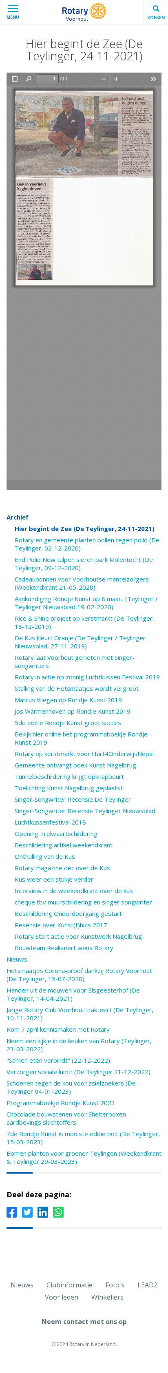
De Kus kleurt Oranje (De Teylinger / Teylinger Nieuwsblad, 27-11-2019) (80, 642)
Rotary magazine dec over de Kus (62, 868)
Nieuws (17, 959)
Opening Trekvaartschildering (56, 833)
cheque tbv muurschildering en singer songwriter (83, 902)
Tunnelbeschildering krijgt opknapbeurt (69, 776)
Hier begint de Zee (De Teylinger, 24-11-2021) (85, 528)
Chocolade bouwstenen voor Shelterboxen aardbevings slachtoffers (66, 1118)
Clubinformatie (69, 1284)
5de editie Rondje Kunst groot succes (68, 723)
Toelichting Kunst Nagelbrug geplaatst (69, 788)
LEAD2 (147, 1284)
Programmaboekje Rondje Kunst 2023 (61, 1103)
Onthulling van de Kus (45, 856)
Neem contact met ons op (84, 1321)
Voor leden (61, 1297)
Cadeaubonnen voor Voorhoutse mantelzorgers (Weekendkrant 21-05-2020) (82, 583)
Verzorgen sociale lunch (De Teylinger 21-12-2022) (78, 1072)
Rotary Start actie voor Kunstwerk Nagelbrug (78, 936)
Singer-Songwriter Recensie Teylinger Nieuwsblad (85, 811)
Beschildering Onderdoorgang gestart (68, 913)
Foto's (115, 1284)
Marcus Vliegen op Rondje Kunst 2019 (68, 700)
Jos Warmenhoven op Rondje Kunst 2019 (72, 711)
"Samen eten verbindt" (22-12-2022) (58, 1060)
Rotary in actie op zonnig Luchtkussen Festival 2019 (87, 677)
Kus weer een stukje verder (54, 879)
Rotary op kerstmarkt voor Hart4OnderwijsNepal (84, 754)
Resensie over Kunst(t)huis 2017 (61, 925)
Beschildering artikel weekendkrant (64, 845)
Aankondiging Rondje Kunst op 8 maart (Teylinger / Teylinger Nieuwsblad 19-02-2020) (86, 603)
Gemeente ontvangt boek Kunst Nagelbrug (75, 765)
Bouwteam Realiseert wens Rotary (64, 948)
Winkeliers (107, 1297)
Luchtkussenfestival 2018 (50, 822)
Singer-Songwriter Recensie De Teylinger (73, 799)
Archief (18, 517)
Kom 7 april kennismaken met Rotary (58, 1029)
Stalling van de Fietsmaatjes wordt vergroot (77, 688)
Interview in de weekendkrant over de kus (74, 891)
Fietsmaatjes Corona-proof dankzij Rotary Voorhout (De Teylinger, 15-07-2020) (79, 974)
